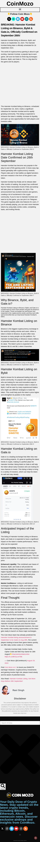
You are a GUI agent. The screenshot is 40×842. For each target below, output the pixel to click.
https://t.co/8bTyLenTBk (13, 657)
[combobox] (20, 723)
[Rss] (31, 19)
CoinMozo (20, 4)
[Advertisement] (20, 84)
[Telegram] (18, 19)
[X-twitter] (9, 19)
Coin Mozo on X (11, 667)
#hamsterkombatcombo (20, 654)
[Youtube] (22, 19)
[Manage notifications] (35, 837)
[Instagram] (13, 19)
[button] (20, 9)
